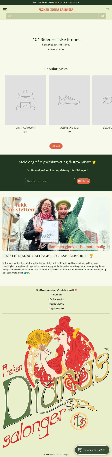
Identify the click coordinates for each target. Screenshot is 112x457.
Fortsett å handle (56, 49)
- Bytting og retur (56, 299)
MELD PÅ (83, 181)
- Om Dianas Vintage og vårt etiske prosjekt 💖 (56, 290)
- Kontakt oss (56, 294)
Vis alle (56, 146)
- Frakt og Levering (56, 303)
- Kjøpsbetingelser (56, 308)
